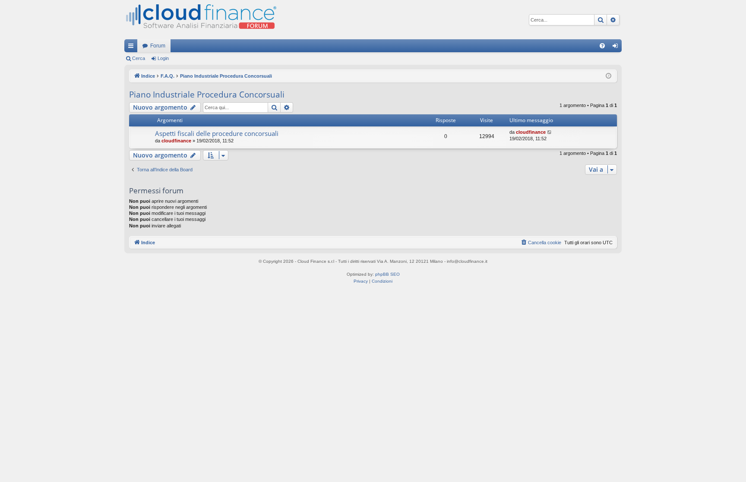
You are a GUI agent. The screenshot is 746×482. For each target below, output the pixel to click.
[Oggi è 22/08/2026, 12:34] (608, 76)
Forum (157, 46)
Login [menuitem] (617, 47)
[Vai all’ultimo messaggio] (550, 132)
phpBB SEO (387, 274)
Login (163, 58)
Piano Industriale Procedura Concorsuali (206, 94)
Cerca (138, 58)
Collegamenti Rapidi (132, 47)
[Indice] (200, 19)
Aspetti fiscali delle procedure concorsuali (216, 133)
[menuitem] (602, 45)
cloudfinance (176, 140)
